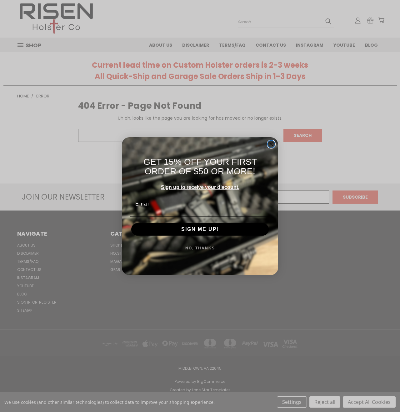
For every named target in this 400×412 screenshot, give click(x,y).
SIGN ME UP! (200, 229)
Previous (383, 392)
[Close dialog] (271, 144)
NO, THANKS (200, 248)
